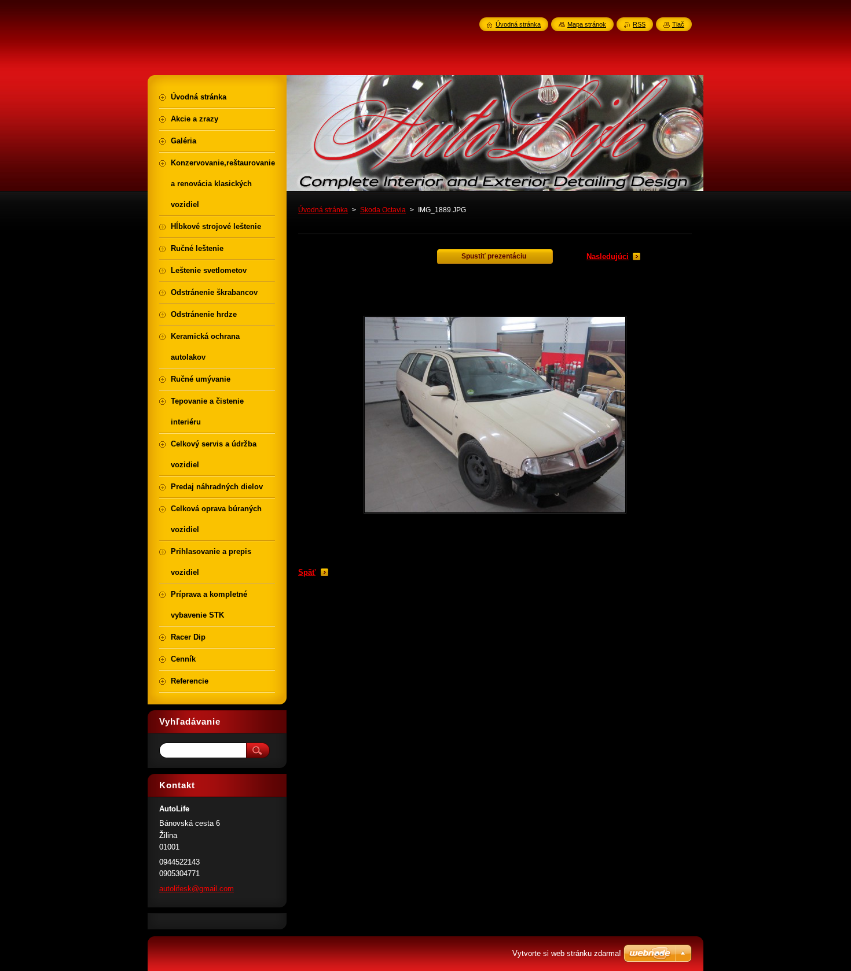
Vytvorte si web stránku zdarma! (566, 953)
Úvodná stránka (323, 209)
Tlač (678, 24)
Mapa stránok (586, 24)
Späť (307, 572)
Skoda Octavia (383, 209)
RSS (639, 24)
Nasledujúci (607, 256)
